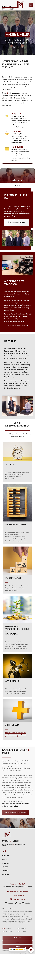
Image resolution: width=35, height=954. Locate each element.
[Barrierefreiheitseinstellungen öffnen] (31, 950)
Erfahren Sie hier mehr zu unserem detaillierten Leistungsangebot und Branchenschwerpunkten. (15, 735)
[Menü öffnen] (31, 5)
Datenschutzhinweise (7, 951)
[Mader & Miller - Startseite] (13, 5)
